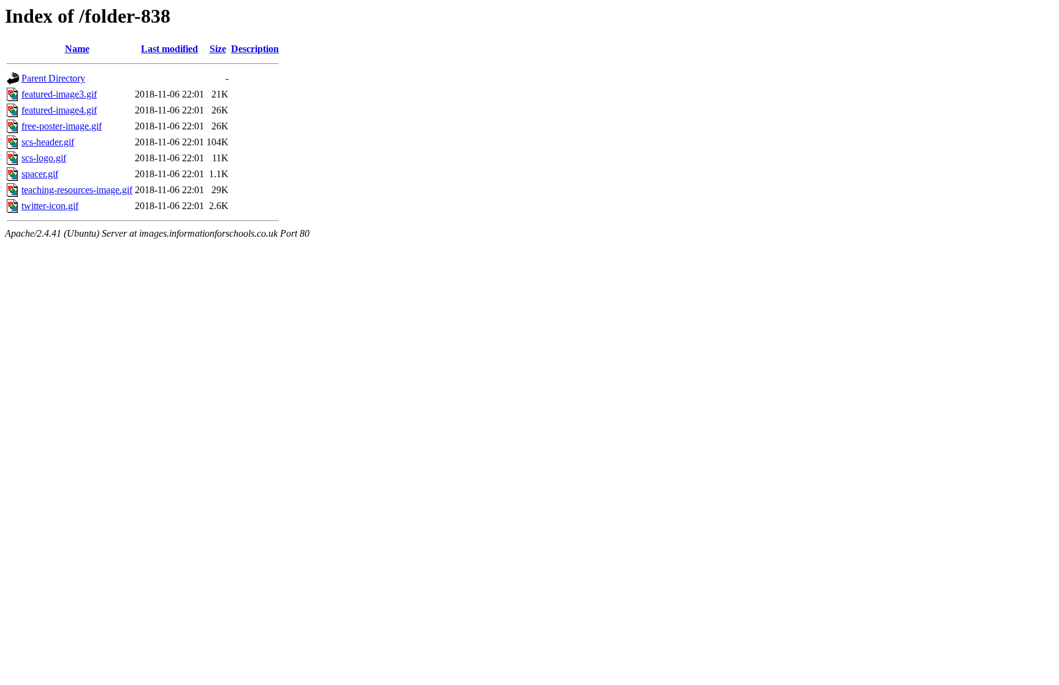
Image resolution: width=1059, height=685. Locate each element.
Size (218, 49)
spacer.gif (39, 174)
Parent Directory (53, 78)
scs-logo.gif (43, 158)
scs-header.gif (47, 142)
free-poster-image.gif (61, 126)
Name (77, 49)
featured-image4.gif (59, 110)
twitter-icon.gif (49, 206)
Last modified (169, 49)
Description (255, 49)
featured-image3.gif (59, 94)
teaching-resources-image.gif (76, 190)
